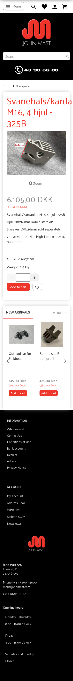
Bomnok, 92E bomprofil (49, 356)
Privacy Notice (16, 467)
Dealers (12, 454)
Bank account (16, 448)
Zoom (37, 183)
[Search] (67, 56)
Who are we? (15, 429)
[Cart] (64, 6)
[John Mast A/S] (36, 543)
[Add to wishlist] (37, 287)
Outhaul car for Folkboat (20, 356)
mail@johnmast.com (16, 586)
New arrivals (18, 312)
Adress (11, 461)
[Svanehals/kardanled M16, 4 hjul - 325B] (36, 153)
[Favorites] (44, 6)
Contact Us (14, 435)
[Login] (54, 6)
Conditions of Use (19, 441)
